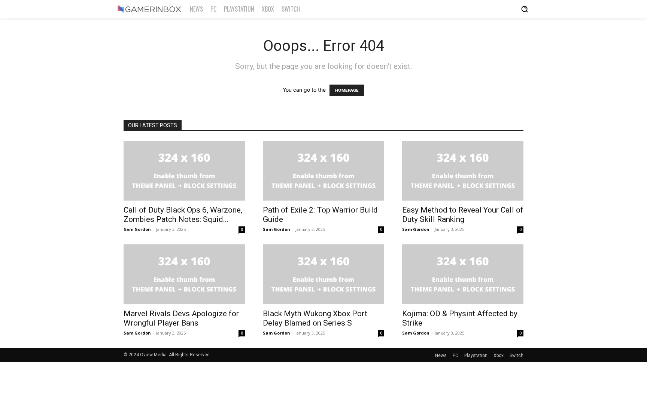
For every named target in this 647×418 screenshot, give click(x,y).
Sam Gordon (137, 229)
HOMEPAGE (347, 90)
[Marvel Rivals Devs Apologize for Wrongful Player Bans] (184, 274)
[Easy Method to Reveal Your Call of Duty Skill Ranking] (462, 171)
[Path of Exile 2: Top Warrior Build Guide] (323, 171)
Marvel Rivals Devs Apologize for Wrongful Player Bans (181, 318)
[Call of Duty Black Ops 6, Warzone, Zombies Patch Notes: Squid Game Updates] (184, 171)
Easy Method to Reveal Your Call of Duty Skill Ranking (462, 214)
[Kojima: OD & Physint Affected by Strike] (462, 274)
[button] (525, 9)
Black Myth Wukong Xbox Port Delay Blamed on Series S (315, 318)
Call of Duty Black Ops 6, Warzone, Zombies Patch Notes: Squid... (183, 214)
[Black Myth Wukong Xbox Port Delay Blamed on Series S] (323, 274)
